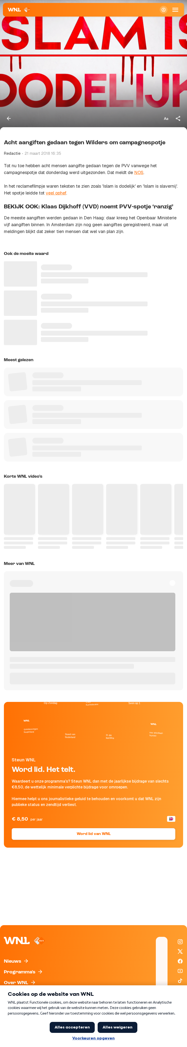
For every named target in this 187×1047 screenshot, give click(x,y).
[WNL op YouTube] (180, 971)
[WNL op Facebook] (180, 961)
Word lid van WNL (94, 834)
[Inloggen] (164, 10)
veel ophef (56, 193)
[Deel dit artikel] (178, 118)
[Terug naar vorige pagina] (9, 118)
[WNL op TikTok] (180, 981)
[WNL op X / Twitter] (180, 951)
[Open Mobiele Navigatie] (175, 10)
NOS (138, 172)
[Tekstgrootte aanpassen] (166, 118)
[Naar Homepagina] (19, 10)
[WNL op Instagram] (180, 942)
